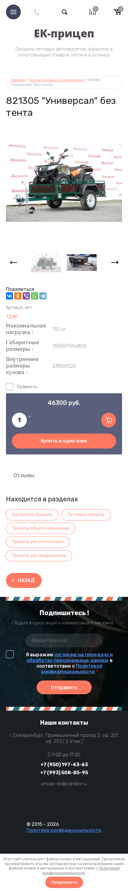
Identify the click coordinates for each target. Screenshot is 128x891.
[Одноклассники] (17, 295)
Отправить (64, 687)
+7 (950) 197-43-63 (64, 764)
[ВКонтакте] (9, 295)
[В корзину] (108, 420)
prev (13, 262)
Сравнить (27, 386)
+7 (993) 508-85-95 (64, 772)
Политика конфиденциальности (64, 830)
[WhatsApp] (34, 295)
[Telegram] (42, 295)
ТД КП (12, 316)
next (114, 262)
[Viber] (26, 295)
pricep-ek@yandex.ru (64, 783)
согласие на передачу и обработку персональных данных (69, 657)
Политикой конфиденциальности (72, 669)
